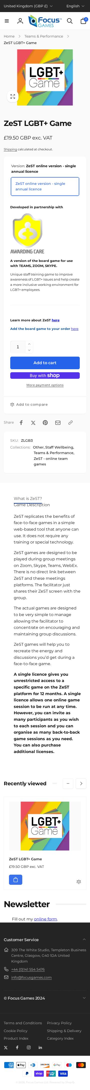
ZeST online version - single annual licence (40, 186)
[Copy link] (70, 422)
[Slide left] (68, 783)
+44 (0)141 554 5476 (28, 969)
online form (45, 919)
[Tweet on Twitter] (33, 422)
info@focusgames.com (31, 977)
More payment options (45, 385)
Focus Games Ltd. (37, 1082)
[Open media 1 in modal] (45, 77)
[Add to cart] (15, 880)
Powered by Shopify (62, 1082)
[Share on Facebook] (21, 422)
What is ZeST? (28, 498)
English (73, 6)
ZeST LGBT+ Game (25, 859)
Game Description (32, 504)
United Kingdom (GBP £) (26, 6)
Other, (38, 447)
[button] (6, 20)
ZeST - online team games (51, 461)
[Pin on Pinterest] (45, 422)
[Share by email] (58, 423)
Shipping (10, 149)
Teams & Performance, (54, 453)
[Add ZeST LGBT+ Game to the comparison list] (78, 882)
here (56, 320)
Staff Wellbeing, (59, 447)
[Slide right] (81, 783)
